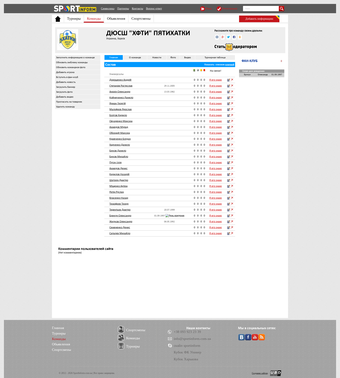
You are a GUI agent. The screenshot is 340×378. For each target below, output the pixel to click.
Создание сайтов (260, 373)
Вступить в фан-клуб (67, 77)
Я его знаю (215, 79)
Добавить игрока (65, 72)
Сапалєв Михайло (119, 233)
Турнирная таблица (215, 57)
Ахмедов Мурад (118, 127)
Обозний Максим (119, 132)
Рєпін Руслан (116, 191)
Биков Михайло (118, 156)
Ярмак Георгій (117, 103)
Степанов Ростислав (120, 85)
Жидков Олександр (120, 221)
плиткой (229, 64)
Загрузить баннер (65, 87)
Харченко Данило (119, 144)
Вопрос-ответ (154, 8)
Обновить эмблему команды (72, 62)
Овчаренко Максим (120, 121)
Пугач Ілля (115, 162)
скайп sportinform (187, 346)
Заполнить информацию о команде (75, 57)
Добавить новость (66, 82)
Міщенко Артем (118, 186)
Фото (173, 57)
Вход (209, 8)
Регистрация (229, 8)
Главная (113, 57)
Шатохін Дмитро (118, 180)
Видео (187, 57)
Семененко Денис (119, 227)
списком (220, 64)
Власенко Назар (118, 197)
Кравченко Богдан (120, 138)
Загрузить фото (64, 92)
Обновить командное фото (70, 67)
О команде (135, 57)
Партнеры (123, 8)
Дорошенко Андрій (120, 79)
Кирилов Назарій (119, 174)
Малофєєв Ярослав (120, 109)
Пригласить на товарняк (69, 101)
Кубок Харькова (186, 359)
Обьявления (116, 18)
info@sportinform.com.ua (192, 339)
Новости (156, 57)
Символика (107, 8)
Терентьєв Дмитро (119, 209)
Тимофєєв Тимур (118, 203)
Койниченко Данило (121, 97)
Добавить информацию (259, 18)
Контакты (137, 8)
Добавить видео (64, 96)
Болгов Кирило (118, 115)
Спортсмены (141, 18)
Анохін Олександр (119, 91)
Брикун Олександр (120, 215)
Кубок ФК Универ (187, 352)
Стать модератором (235, 47)
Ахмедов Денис (118, 168)
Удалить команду (65, 106)
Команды (94, 18)
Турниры (74, 18)
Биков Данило (117, 150)
